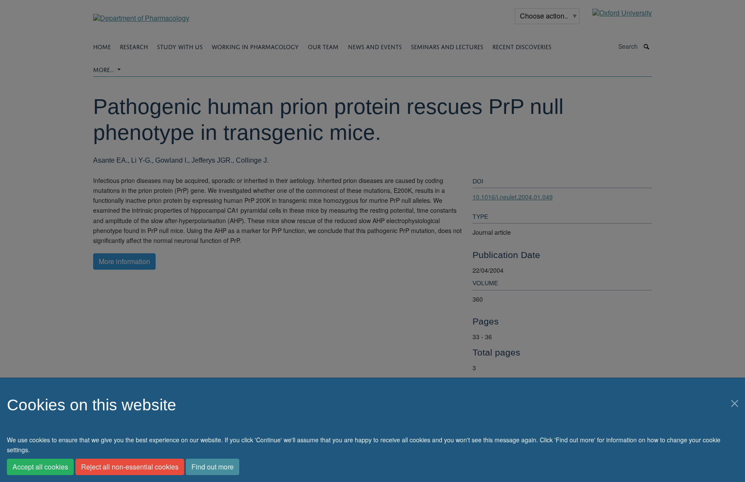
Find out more (212, 467)
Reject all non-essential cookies (129, 467)
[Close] (735, 403)
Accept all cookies (40, 467)
